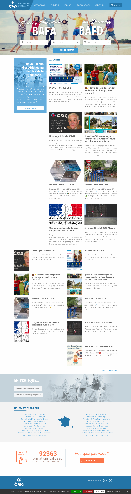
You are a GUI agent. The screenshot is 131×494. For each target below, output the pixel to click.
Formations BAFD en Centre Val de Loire (96, 419)
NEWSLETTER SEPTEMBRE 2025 (98, 346)
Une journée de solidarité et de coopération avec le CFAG (64, 229)
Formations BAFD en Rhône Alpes (96, 435)
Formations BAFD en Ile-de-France (96, 426)
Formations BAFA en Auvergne (34, 414)
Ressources (67, 5)
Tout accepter (76, 491)
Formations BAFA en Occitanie (34, 428)
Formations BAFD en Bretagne (96, 417)
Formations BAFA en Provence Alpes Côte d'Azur (34, 433)
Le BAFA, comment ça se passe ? (28, 388)
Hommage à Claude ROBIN (62, 136)
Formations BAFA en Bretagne (35, 417)
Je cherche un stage (92, 460)
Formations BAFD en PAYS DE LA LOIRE (96, 430)
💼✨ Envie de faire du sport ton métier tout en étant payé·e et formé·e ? (99, 90)
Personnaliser (99, 491)
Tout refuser (88, 491)
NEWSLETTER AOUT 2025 (61, 184)
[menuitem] (40, 5)
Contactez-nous (100, 5)
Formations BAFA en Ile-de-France (34, 426)
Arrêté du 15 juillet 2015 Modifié (99, 228)
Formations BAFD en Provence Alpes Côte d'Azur (96, 433)
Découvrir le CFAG (30, 108)
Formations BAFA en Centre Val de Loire (34, 419)
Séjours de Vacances (83, 5)
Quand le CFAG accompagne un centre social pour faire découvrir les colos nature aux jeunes (100, 139)
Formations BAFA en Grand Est (34, 421)
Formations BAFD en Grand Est (96, 421)
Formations (55, 5)
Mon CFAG (117, 5)
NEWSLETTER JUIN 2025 (96, 184)
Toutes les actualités (109, 370)
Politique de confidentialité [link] (113, 491)
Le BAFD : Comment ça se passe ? (28, 395)
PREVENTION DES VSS (60, 88)
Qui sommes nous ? (40, 5)
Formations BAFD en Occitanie (96, 428)
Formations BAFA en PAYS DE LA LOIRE (34, 430)
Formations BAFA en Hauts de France (34, 424)
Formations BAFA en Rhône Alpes (34, 435)
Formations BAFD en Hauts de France (96, 424)
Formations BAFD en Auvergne (96, 414)
